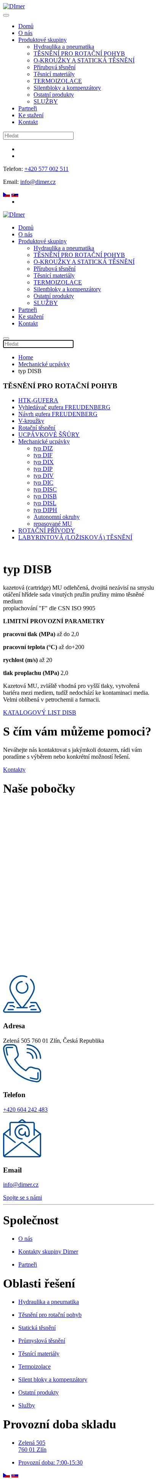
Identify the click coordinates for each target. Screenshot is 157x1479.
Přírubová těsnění (54, 67)
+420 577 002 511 (46, 169)
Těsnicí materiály (54, 74)
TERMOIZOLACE (58, 81)
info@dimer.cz (38, 182)
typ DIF (43, 455)
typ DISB (45, 496)
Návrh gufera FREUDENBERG (58, 414)
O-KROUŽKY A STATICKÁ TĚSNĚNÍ (84, 60)
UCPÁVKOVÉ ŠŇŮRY (49, 434)
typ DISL (45, 503)
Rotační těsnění (36, 427)
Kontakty (14, 769)
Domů (26, 26)
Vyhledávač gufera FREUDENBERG (64, 407)
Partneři (27, 108)
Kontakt (28, 122)
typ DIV (44, 475)
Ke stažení (30, 115)
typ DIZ (43, 448)
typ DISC (45, 489)
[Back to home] (14, 6)
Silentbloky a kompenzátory (67, 88)
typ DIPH (45, 510)
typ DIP (43, 469)
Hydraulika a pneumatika (64, 46)
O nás (25, 33)
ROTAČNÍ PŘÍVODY (46, 530)
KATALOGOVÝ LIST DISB (39, 712)
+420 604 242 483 (25, 1109)
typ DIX (44, 462)
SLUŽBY (46, 101)
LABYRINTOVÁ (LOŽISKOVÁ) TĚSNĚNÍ (75, 537)
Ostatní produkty (54, 94)
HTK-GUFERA (38, 400)
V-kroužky (31, 421)
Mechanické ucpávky (44, 364)
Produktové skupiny (42, 40)
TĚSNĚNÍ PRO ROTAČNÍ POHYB (79, 53)
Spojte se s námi (22, 1197)
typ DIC (43, 482)
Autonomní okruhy (57, 517)
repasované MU (53, 523)
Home (25, 357)
